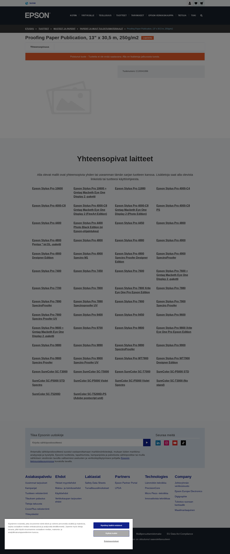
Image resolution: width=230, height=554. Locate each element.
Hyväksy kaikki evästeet (111, 525)
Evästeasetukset (111, 541)
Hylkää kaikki (111, 533)
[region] (69, 533)
